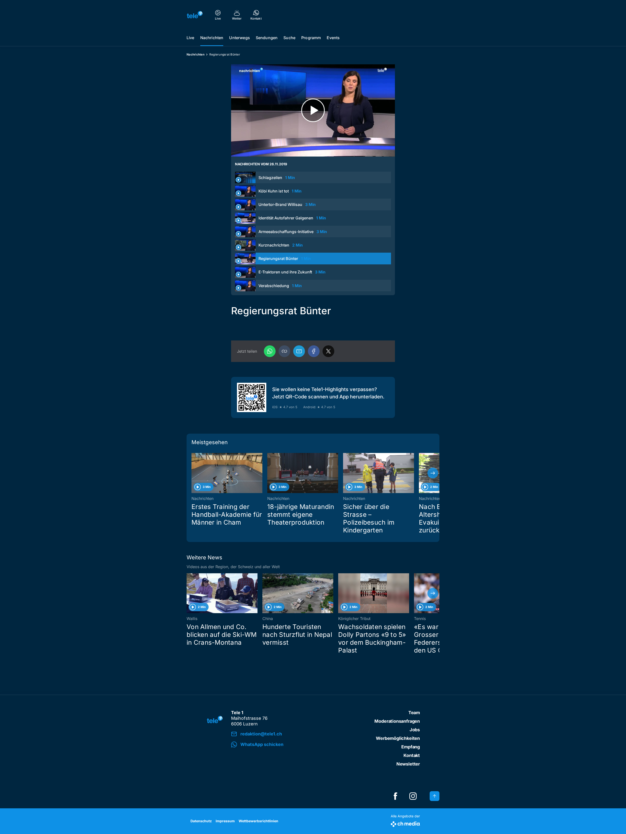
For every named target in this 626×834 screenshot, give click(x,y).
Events (333, 37)
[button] (284, 351)
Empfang (410, 746)
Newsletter (408, 763)
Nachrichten (212, 37)
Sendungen (267, 37)
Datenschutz (201, 821)
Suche (289, 37)
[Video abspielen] (313, 110)
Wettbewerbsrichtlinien (258, 821)
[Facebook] (314, 351)
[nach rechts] (432, 473)
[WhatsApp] (270, 351)
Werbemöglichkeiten (398, 738)
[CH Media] (405, 823)
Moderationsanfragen (397, 721)
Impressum (225, 821)
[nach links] (193, 473)
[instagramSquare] (413, 796)
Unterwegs (239, 37)
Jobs (415, 729)
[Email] (299, 351)
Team (414, 712)
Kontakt (411, 755)
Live (190, 37)
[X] (328, 351)
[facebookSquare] (395, 796)
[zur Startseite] (194, 15)
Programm (311, 37)
